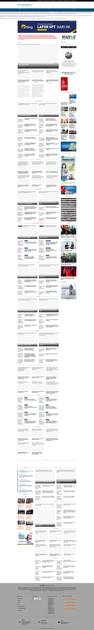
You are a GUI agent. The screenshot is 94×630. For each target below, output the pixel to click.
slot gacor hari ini (6, 16)
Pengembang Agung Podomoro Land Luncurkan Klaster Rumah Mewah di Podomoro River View (52, 315)
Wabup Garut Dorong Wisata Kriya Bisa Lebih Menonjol (48, 486)
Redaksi (19, 600)
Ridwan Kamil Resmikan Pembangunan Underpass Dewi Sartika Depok (51, 250)
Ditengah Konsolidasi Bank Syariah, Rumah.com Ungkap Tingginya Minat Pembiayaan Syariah (52, 326)
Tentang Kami (20, 598)
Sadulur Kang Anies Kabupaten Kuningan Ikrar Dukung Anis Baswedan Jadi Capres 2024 (29, 360)
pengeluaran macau (36, 89)
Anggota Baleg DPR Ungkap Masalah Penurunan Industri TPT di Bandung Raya (52, 81)
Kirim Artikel (20, 610)
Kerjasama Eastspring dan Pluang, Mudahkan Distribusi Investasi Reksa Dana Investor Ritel (30, 250)
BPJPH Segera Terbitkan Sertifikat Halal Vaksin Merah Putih (48, 577)
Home (19, 7)
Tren (56, 7)
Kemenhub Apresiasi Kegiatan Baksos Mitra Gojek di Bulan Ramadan (40, 541)
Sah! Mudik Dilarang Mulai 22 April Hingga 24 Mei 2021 (55, 541)
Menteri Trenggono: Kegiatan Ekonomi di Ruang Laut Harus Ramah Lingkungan (37, 453)
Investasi (45, 7)
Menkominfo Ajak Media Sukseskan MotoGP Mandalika (38, 392)
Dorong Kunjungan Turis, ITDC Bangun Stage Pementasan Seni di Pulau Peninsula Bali (69, 517)
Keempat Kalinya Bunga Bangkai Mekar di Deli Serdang (23, 453)
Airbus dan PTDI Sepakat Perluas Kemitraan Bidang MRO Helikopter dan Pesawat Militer (52, 125)
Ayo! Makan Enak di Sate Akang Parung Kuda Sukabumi (68, 523)
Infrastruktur (48, 240)
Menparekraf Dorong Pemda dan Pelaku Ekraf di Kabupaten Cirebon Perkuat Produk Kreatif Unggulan (48, 491)
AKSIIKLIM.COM (73, 0)
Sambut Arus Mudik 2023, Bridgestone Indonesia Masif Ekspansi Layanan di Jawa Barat (51, 119)
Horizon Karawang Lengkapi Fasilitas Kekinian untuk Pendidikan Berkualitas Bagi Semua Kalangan (25, 491)
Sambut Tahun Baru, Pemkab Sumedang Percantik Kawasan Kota (30, 138)
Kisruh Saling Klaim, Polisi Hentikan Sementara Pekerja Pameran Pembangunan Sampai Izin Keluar (30, 422)
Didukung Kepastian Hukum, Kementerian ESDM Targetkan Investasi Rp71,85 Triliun (29, 257)
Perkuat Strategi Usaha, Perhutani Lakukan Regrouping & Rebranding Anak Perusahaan (52, 130)
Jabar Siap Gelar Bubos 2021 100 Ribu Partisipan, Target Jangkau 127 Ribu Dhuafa (70, 541)
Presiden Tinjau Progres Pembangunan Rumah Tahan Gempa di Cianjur (52, 144)
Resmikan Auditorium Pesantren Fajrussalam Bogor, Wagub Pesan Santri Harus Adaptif (51, 360)
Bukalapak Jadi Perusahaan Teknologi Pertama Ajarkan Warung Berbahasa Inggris (21, 527)
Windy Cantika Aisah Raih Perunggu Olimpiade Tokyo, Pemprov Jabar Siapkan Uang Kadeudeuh (52, 392)
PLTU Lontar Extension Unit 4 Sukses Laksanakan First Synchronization (30, 243)
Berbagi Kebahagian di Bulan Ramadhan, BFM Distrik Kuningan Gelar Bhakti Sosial (55, 555)
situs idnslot (18, 15)
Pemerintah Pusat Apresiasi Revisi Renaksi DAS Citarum (38, 439)
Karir (18, 604)
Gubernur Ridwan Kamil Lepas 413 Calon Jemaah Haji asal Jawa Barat (68, 264)
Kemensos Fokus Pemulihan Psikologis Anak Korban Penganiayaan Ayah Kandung (29, 349)
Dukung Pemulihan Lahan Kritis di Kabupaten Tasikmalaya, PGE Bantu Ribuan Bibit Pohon (52, 439)
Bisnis (34, 7)
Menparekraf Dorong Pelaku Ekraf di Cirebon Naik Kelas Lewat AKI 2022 (48, 497)
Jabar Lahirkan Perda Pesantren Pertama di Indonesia (69, 554)
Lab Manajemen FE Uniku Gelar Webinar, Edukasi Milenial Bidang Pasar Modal (51, 257)
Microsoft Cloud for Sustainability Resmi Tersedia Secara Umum (69, 497)
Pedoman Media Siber (21, 608)
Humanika (61, 7)
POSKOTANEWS (21, 39)
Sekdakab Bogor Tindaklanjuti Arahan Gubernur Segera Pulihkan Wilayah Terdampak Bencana (52, 422)
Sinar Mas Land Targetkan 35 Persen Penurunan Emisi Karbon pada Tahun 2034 (23, 439)
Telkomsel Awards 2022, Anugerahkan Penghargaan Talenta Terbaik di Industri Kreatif (68, 278)
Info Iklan (19, 602)
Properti (51, 7)
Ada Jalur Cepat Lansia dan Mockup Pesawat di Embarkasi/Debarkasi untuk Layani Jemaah (24, 81)
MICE (65, 7)
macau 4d (30, 18)
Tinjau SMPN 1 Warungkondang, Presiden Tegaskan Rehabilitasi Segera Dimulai (30, 144)
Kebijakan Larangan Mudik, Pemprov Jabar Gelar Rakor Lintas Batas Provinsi (41, 555)
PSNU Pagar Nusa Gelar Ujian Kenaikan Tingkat (23, 392)
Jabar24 (24, 7)
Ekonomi (29, 7)
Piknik (20, 12)
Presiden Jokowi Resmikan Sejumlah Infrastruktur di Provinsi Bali (48, 572)
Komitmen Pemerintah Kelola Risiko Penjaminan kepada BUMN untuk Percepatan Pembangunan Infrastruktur (52, 243)
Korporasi (39, 7)
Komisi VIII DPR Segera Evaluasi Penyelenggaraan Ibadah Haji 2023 (38, 80)
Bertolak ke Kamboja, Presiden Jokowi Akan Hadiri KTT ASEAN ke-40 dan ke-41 (69, 566)
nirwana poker (20, 91)
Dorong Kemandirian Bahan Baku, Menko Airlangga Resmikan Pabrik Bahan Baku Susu (30, 281)
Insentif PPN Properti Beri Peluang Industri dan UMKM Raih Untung (30, 320)
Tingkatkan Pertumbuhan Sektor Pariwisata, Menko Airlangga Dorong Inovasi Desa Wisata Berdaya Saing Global (69, 511)
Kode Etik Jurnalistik (21, 606)
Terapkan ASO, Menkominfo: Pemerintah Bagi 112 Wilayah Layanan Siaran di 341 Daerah (68, 577)
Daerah (26, 397)
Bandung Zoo (29, 35)
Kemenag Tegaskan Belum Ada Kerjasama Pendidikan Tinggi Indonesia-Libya (68, 572)
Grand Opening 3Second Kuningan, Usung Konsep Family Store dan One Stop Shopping (30, 130)
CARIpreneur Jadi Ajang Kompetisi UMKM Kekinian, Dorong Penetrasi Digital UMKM (29, 528)
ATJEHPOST (54, 38)
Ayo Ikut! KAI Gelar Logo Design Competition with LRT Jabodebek (69, 491)
